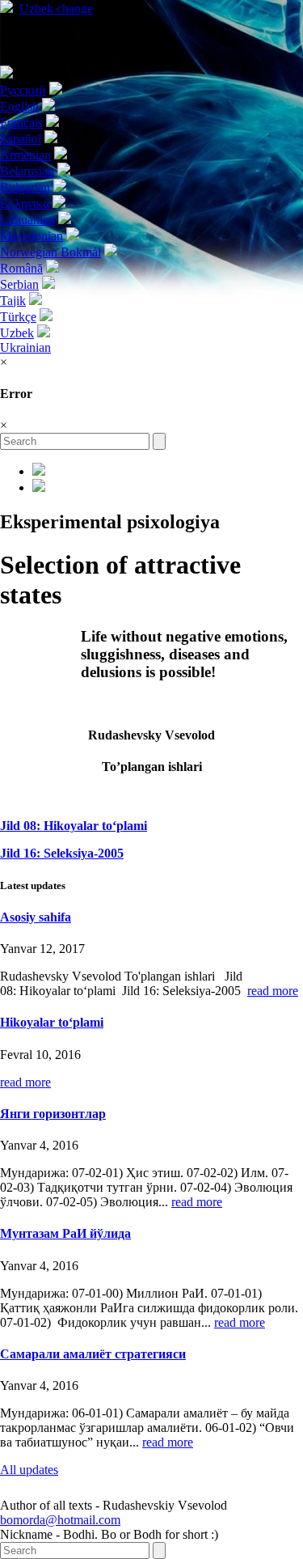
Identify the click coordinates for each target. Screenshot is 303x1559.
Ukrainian (25, 347)
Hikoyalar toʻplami (51, 1022)
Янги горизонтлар (53, 1114)
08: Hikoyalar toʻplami (73, 825)
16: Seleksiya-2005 (62, 853)
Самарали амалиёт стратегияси (93, 1354)
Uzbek (56, 8)
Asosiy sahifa (35, 917)
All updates (29, 1469)
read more (272, 991)
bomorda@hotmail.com (60, 1520)
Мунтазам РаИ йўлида (65, 1233)
